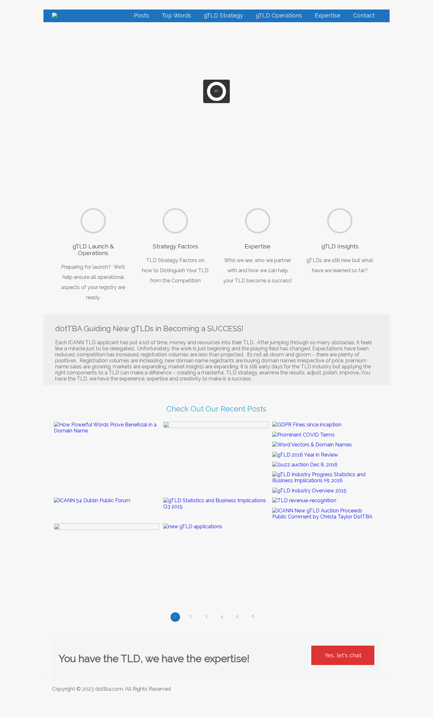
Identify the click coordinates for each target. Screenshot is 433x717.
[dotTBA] (54, 16)
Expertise (327, 15)
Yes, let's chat (343, 655)
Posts (141, 15)
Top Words (176, 15)
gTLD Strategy (223, 15)
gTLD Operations (279, 15)
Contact (364, 15)
